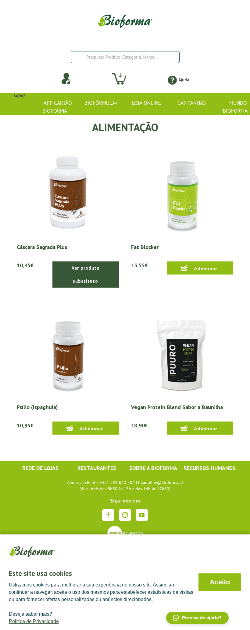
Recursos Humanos (210, 467)
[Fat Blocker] (182, 191)
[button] (197, 618)
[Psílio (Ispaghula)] (68, 352)
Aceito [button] (220, 582)
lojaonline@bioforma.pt (160, 482)
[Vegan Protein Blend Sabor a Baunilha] (182, 352)
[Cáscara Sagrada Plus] (68, 191)
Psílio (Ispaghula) (37, 407)
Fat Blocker (145, 246)
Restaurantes (96, 467)
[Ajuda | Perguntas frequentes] (172, 79)
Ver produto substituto (86, 274)
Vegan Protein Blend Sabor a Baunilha (177, 407)
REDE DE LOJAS (40, 467)
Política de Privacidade (34, 621)
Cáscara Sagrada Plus (42, 246)
